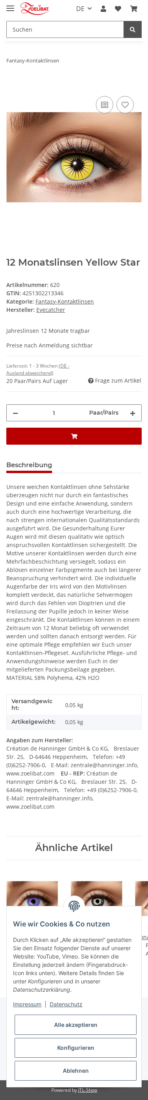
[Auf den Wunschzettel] (125, 104)
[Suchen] (133, 29)
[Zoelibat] (35, 9)
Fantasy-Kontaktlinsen (65, 301)
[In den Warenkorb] (12, 85)
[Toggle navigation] (10, 5)
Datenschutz (66, 1004)
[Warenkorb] (134, 9)
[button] (103, 9)
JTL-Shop (87, 1090)
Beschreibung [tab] (29, 465)
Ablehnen (76, 1070)
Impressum (27, 1004)
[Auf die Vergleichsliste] (104, 104)
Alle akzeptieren (75, 1024)
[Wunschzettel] (118, 9)
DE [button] (80, 8)
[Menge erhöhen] (132, 413)
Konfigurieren (75, 1047)
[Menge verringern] (15, 413)
